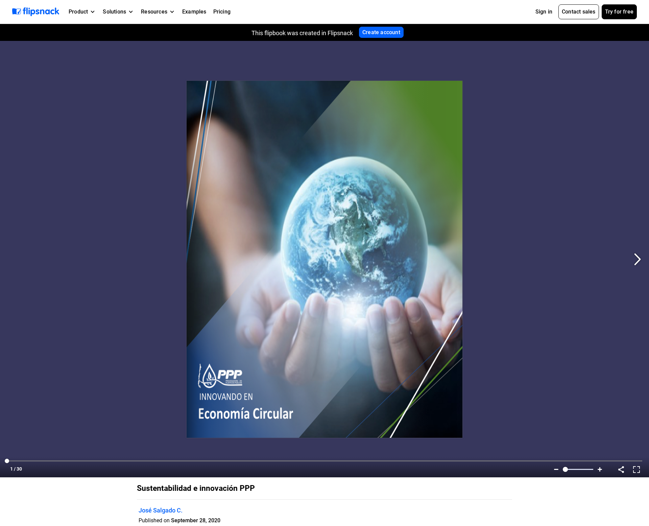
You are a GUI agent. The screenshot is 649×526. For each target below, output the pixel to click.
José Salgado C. (161, 510)
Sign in (543, 11)
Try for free (619, 11)
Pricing (222, 11)
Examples (194, 11)
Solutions (114, 11)
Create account (381, 32)
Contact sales (579, 11)
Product (78, 11)
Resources (154, 11)
